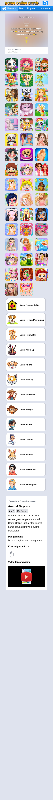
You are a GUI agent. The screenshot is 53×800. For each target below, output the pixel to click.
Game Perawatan (28, 501)
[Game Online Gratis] (22, 2)
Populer (31, 8)
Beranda (11, 8)
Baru (21, 8)
